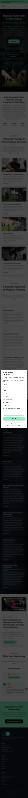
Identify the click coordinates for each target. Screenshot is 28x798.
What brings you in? (7, 402)
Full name (5, 384)
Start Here (14, 418)
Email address (6, 396)
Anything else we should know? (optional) (11, 408)
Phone (4, 390)
